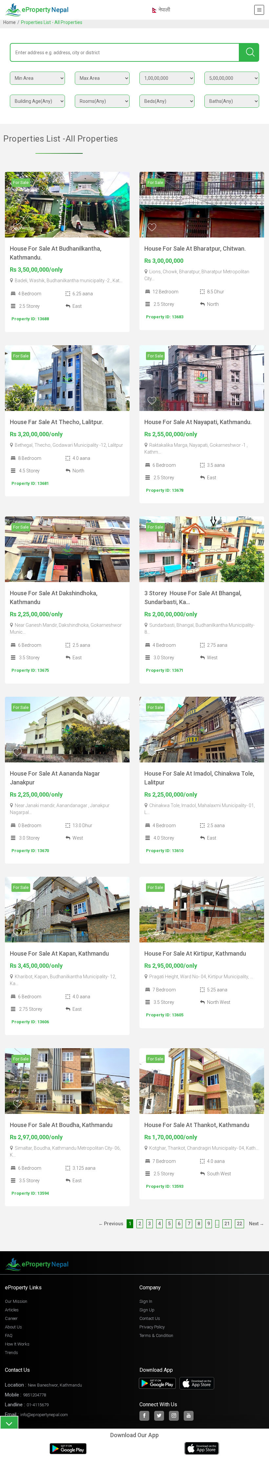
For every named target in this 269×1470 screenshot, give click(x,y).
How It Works (17, 1344)
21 (227, 1223)
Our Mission (16, 1301)
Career (11, 1318)
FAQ (8, 1335)
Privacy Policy (152, 1326)
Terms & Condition (156, 1335)
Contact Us (149, 1318)
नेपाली (163, 10)
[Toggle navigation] (259, 10)
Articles (12, 1309)
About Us (13, 1326)
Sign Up (147, 1309)
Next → (256, 1223)
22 (239, 1223)
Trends (11, 1352)
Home (9, 22)
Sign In (145, 1301)
